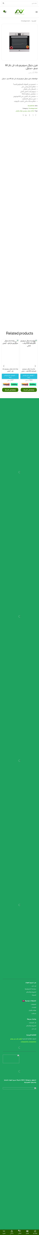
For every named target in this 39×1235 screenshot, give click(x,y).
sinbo (32, 111)
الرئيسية (34, 21)
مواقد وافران (19, 111)
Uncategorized (25, 21)
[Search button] (3, 3)
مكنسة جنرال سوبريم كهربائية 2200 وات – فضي (28, 370)
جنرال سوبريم (26, 111)
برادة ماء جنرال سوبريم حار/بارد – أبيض (10, 370)
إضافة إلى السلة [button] (28, 390)
